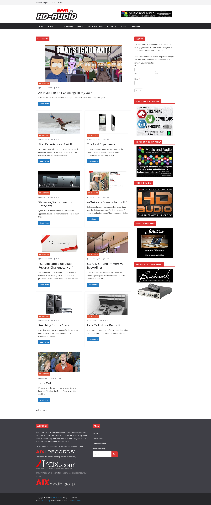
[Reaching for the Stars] (59, 304)
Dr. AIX (58, 88)
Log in (95, 433)
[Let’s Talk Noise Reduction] (107, 304)
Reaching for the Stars (53, 325)
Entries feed (98, 438)
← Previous (41, 410)
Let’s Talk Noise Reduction (105, 325)
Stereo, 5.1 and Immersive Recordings (105, 265)
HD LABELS (111, 26)
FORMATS (80, 26)
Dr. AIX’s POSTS (53, 26)
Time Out (44, 383)
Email (137, 79)
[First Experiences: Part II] (59, 123)
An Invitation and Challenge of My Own (65, 93)
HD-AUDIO (68, 26)
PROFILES (123, 26)
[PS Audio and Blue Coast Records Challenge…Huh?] (59, 242)
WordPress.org (99, 449)
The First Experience (101, 144)
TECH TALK (135, 26)
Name (137, 66)
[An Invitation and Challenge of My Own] (83, 63)
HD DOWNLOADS (95, 26)
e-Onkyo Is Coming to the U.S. (107, 202)
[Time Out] (59, 362)
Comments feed (99, 443)
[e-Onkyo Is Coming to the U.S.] (107, 181)
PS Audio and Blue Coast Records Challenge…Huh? (56, 265)
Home (40, 26)
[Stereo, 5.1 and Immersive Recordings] (107, 242)
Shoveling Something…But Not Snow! (56, 204)
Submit (138, 90)
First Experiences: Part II (55, 144)
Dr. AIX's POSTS (44, 83)
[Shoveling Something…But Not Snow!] (59, 181)
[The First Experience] (107, 123)
